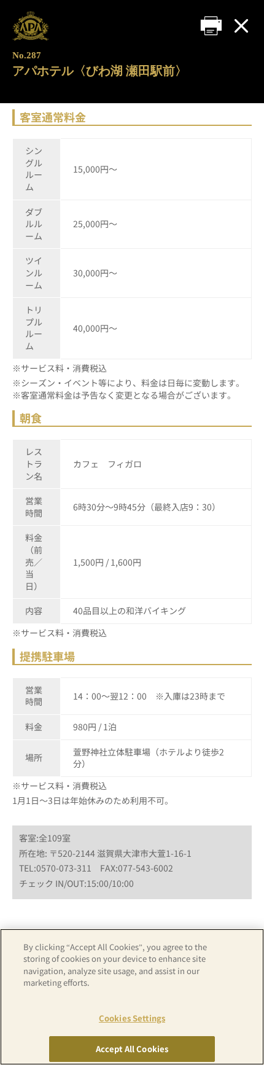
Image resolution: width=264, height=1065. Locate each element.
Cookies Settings (132, 1018)
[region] (132, 997)
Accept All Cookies (132, 1049)
